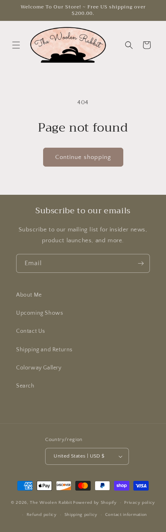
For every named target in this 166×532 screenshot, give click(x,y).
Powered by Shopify (95, 502)
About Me (29, 295)
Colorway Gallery (39, 368)
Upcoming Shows (39, 313)
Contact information (126, 514)
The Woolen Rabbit (51, 502)
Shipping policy (81, 514)
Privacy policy (139, 502)
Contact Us (30, 331)
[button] (16, 45)
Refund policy (42, 514)
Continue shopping (83, 157)
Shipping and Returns (44, 349)
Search (25, 386)
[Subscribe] (140, 263)
